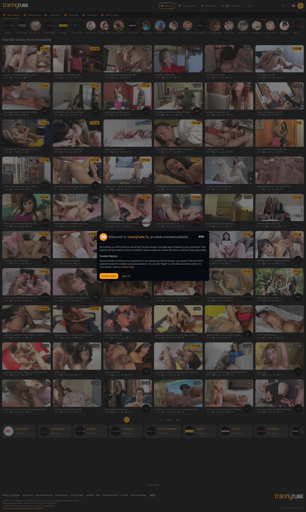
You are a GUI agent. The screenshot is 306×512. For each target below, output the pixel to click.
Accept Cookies (109, 276)
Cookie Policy (127, 266)
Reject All (126, 276)
